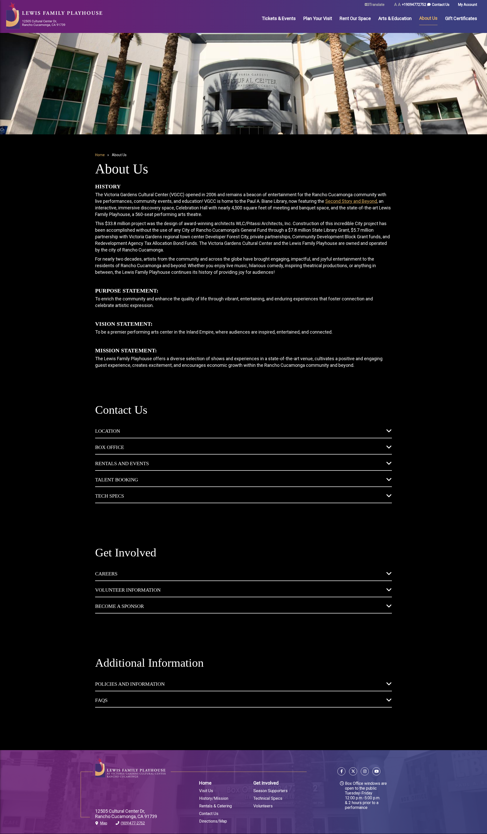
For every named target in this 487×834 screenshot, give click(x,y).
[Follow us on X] (353, 772)
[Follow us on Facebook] (342, 772)
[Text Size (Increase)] (399, 4)
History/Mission (213, 798)
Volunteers (263, 806)
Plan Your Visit (317, 18)
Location (107, 431)
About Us (428, 18)
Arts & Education (395, 18)
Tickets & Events (279, 18)
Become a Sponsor (119, 606)
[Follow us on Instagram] (365, 772)
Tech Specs (109, 496)
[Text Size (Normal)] (395, 4)
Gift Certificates (461, 18)
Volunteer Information (128, 590)
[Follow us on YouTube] (375, 772)
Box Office (109, 447)
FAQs (101, 700)
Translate (377, 4)
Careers (106, 573)
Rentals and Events (122, 463)
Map (103, 823)
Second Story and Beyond (351, 201)
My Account (467, 5)
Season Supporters (270, 790)
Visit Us (206, 790)
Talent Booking (116, 479)
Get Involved (266, 783)
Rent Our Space (355, 18)
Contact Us (440, 5)
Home (100, 155)
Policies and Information (130, 684)
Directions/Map (213, 821)
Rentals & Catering (215, 806)
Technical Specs (267, 798)
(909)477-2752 (133, 823)
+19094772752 (414, 5)
